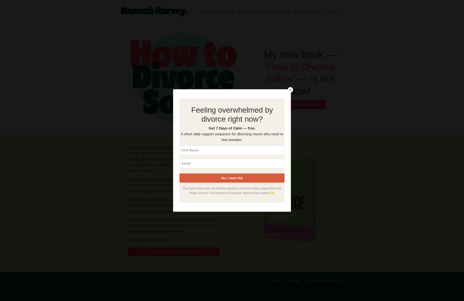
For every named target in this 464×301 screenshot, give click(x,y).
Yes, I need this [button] (232, 178)
